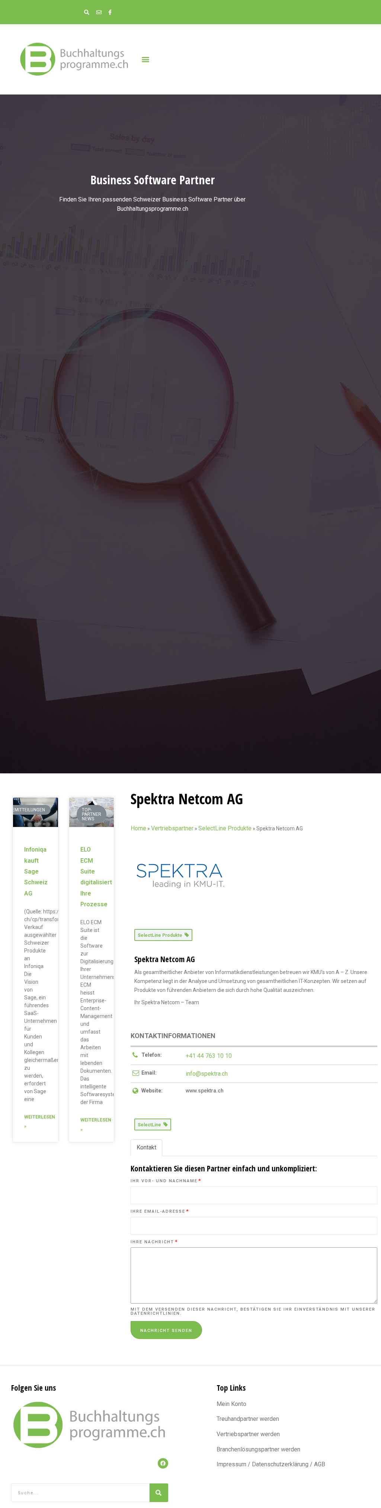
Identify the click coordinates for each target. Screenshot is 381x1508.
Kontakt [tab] (146, 1147)
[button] (145, 59)
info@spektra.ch (207, 1073)
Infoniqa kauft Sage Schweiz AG (36, 871)
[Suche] (159, 1492)
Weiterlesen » (39, 1121)
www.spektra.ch (205, 1091)
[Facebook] (163, 1463)
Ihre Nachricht (154, 1242)
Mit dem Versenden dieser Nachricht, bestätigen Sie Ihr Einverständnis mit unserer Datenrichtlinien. (253, 1311)
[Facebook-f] (110, 12)
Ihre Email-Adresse (160, 1211)
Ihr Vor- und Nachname (166, 1181)
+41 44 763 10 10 (209, 1055)
